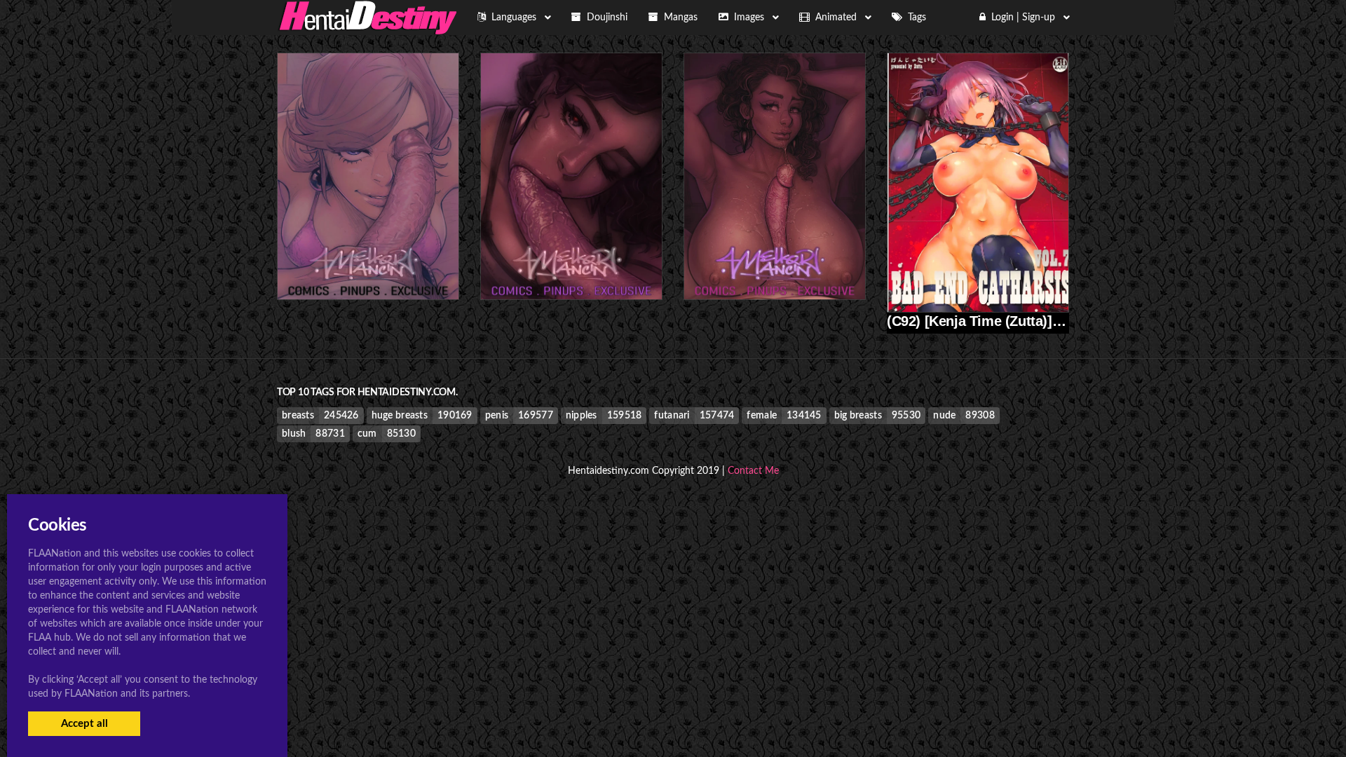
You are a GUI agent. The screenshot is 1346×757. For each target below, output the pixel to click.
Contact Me (753, 471)
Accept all (84, 723)
